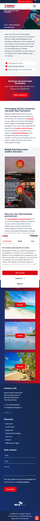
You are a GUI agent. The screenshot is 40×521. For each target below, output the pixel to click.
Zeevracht (9, 424)
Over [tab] (32, 241)
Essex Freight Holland (23, 514)
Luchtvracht (9, 427)
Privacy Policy (12, 516)
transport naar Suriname (23, 128)
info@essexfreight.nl (13, 407)
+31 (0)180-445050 (12, 405)
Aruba (20, 336)
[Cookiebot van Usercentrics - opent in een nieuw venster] (30, 236)
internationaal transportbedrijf (19, 219)
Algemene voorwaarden (20, 518)
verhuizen (30, 119)
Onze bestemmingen (13, 433)
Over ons (8, 436)
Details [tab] (20, 241)
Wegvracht (9, 430)
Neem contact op (26, 1)
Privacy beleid (23, 482)
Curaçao (20, 305)
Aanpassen (19, 278)
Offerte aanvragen (12, 443)
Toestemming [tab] (7, 241)
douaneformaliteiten (20, 133)
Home (6, 25)
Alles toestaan (20, 273)
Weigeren (20, 284)
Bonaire (20, 366)
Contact (8, 440)
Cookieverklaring (25, 516)
